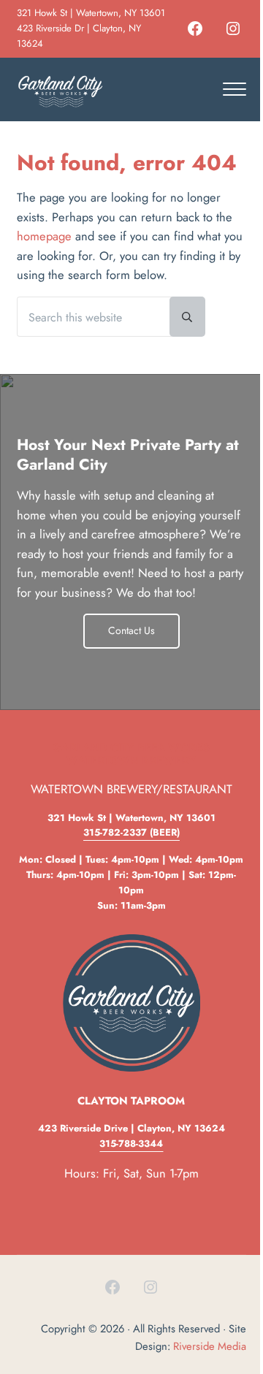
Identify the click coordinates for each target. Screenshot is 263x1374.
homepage (44, 236)
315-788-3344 (131, 1143)
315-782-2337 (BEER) (131, 832)
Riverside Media (209, 1346)
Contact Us (131, 630)
